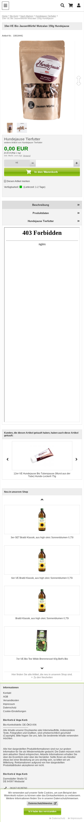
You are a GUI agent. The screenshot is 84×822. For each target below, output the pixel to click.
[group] (42, 523)
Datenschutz (9, 707)
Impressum (9, 704)
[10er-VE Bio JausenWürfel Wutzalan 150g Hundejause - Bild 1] (10, 128)
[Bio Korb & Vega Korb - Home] (34, 6)
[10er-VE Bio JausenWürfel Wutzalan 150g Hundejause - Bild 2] (22, 128)
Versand (26, 156)
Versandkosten (11, 700)
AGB (5, 696)
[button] (42, 668)
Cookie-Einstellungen (14, 711)
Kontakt (7, 693)
